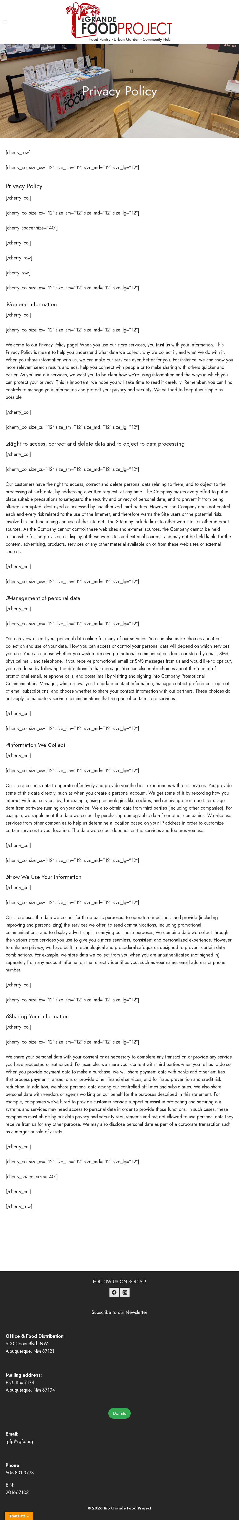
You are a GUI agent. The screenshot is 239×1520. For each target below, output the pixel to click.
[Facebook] (114, 1292)
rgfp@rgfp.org (19, 1441)
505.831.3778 (20, 1472)
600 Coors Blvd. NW (27, 1343)
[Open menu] (5, 22)
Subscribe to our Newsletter (119, 1312)
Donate (119, 1413)
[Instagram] (125, 1292)
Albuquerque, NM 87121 (30, 1351)
